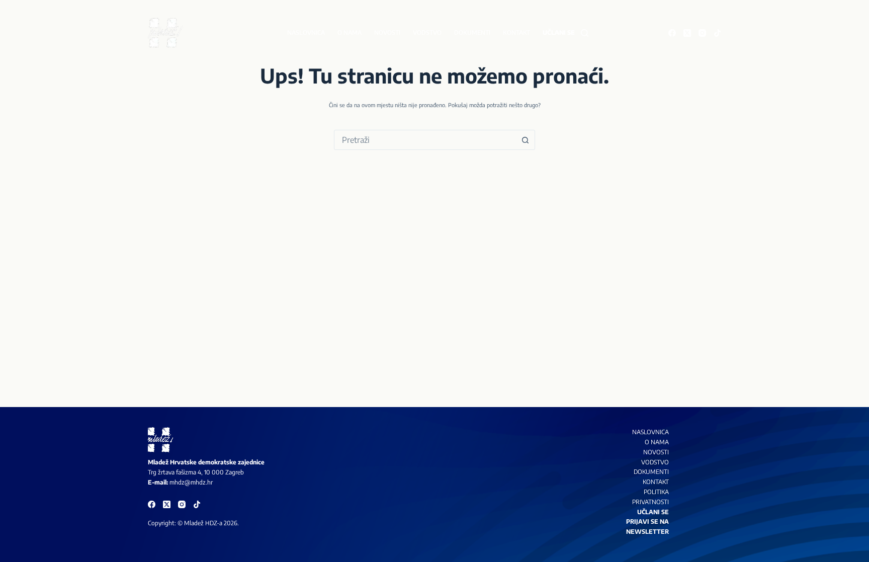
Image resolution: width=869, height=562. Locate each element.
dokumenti (651, 471)
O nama (349, 32)
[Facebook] (672, 33)
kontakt (656, 482)
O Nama (657, 442)
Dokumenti (472, 32)
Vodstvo (427, 32)
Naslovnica (306, 32)
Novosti (387, 32)
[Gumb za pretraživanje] (525, 139)
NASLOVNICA (650, 432)
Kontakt (516, 32)
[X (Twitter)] (687, 33)
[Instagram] (702, 33)
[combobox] (424, 140)
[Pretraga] (584, 33)
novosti (656, 452)
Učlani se (559, 32)
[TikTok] (717, 33)
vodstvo (655, 462)
